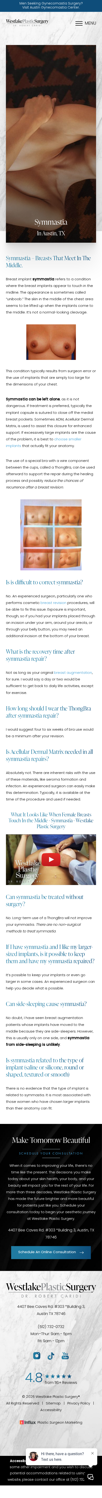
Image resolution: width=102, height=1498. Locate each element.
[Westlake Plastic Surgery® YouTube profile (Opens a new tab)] (65, 1356)
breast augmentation (73, 673)
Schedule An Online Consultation (47, 1252)
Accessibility (51, 1410)
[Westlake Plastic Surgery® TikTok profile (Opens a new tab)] (51, 1356)
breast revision (53, 603)
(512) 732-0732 (51, 1327)
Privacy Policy (78, 1403)
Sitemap (53, 1403)
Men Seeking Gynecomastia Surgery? (51, 5)
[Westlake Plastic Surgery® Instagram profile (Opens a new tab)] (36, 1356)
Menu (90, 24)
